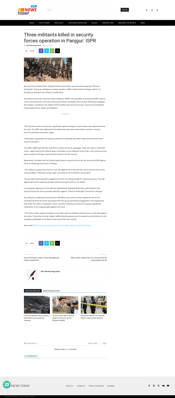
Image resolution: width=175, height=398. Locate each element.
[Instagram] (152, 10)
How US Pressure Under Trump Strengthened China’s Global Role (41, 259)
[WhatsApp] (52, 50)
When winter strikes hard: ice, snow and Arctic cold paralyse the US (89, 259)
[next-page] (29, 325)
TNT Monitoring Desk (33, 45)
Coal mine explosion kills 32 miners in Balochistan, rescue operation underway (37, 318)
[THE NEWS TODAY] (27, 10)
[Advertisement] (65, 118)
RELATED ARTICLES (32, 291)
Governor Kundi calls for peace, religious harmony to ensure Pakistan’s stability (63, 318)
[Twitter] (157, 10)
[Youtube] (168, 385)
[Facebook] (147, 10)
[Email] (57, 50)
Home (26, 29)
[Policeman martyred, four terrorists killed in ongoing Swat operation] (94, 305)
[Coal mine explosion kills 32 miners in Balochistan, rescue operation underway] (37, 305)
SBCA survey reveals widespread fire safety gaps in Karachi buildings (61, 225)
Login (104, 343)
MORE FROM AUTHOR (51, 291)
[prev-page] (25, 325)
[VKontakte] (163, 385)
